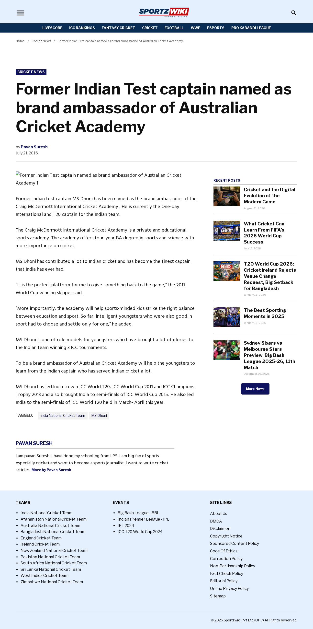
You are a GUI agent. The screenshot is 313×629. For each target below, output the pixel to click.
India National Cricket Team (62, 415)
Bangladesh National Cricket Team (53, 531)
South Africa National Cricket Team (54, 563)
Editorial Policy (223, 581)
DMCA (216, 521)
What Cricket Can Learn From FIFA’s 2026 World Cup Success (264, 233)
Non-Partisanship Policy (232, 566)
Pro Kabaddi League (251, 28)
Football (174, 28)
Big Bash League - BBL (138, 513)
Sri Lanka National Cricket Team (51, 569)
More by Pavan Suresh (51, 470)
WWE (195, 28)
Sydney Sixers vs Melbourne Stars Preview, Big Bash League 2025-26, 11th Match (269, 355)
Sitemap (218, 596)
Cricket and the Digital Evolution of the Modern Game (269, 195)
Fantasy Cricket (118, 28)
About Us (218, 513)
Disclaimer (220, 528)
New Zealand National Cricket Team (54, 550)
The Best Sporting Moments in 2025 (265, 313)
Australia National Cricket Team (50, 525)
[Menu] (20, 12)
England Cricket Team (41, 538)
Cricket (150, 28)
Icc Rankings (82, 28)
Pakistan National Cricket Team (50, 557)
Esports (215, 28)
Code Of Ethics (223, 551)
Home (20, 41)
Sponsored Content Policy (234, 543)
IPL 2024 (126, 525)
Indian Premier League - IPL (143, 519)
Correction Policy (226, 558)
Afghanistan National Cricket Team (54, 519)
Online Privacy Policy (229, 588)
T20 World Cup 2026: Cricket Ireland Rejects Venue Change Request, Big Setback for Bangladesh (270, 276)
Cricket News (41, 41)
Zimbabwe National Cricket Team (52, 582)
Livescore (52, 28)
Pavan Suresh (34, 147)
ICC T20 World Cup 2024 (140, 531)
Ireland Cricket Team (40, 544)
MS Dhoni (99, 415)
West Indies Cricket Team (44, 575)
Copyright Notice (226, 536)
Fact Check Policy (226, 573)
